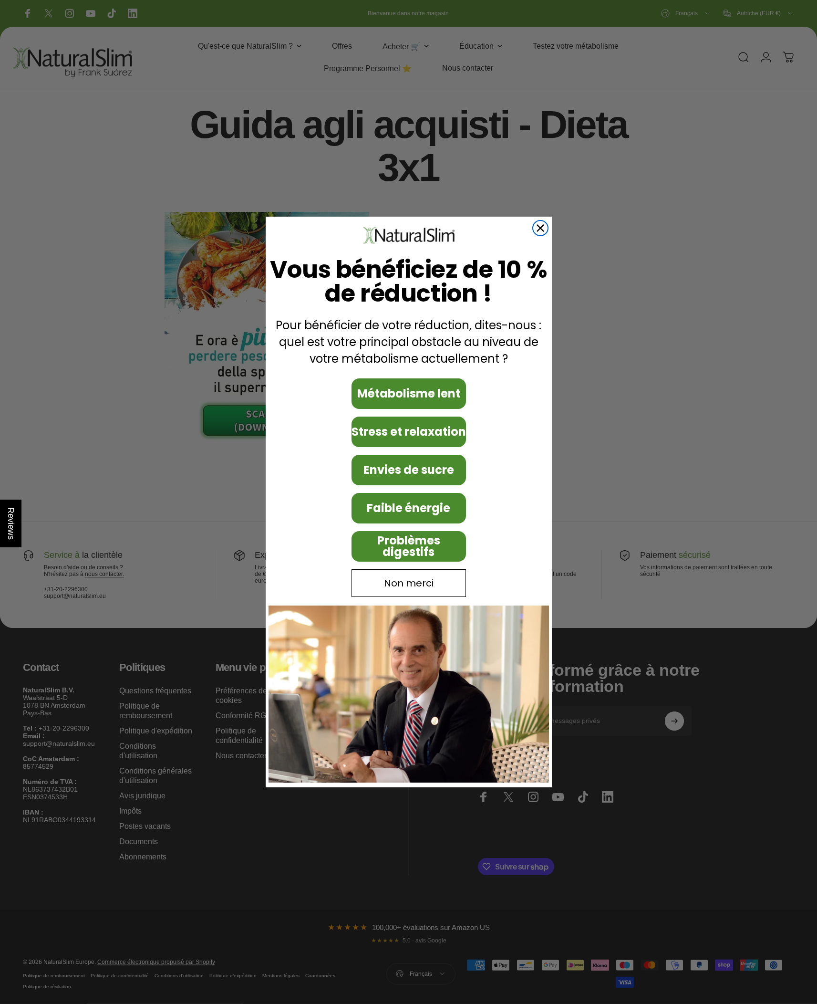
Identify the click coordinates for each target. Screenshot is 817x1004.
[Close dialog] (540, 228)
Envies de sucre (408, 470)
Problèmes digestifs (408, 546)
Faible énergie (408, 508)
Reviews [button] (11, 523)
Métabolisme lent (408, 393)
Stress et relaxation (409, 431)
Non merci (409, 583)
